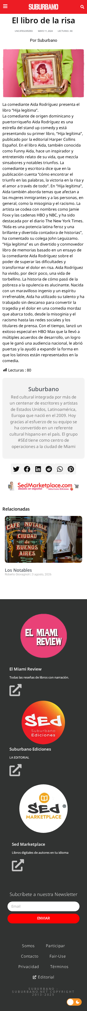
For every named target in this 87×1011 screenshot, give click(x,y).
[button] (82, 7)
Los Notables (18, 570)
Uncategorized (24, 31)
